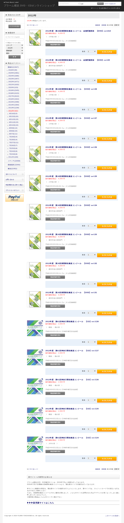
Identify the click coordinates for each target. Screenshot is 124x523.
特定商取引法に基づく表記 (14, 185)
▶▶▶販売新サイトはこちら (40, 503)
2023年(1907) (13, 78)
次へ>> (35, 25)
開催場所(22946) (14, 165)
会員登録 (103, 8)
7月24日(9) (13, 151)
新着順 (104, 25)
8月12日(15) (13, 119)
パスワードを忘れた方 (110, 3)
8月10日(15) (13, 125)
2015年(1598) (13, 102)
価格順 (97, 25)
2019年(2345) (13, 90)
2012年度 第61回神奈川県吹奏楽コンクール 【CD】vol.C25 (72, 409)
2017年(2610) (13, 96)
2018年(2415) (13, 93)
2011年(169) (13, 157)
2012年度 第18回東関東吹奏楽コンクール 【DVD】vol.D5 (71, 176)
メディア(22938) (14, 161)
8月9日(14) (13, 128)
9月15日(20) (13, 116)
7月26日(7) (13, 145)
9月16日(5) (13, 113)
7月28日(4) (13, 139)
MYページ (94, 8)
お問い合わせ (10, 179)
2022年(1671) (13, 81)
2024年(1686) (13, 76)
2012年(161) (13, 110)
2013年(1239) (13, 107)
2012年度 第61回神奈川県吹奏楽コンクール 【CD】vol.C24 (72, 438)
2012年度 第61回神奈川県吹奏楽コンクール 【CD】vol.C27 (72, 351)
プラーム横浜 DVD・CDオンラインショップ (29, 5)
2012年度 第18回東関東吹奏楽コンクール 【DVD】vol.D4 (71, 205)
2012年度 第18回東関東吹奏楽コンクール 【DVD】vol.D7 (71, 118)
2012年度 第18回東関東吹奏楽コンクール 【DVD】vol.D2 (71, 263)
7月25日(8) (13, 148)
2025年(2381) (13, 73)
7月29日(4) (13, 136)
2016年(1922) (13, 99)
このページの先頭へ (112, 515)
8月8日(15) (13, 131)
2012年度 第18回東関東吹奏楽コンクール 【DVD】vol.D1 (71, 292)
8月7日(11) (13, 134)
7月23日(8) (13, 154)
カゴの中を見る (114, 8)
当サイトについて (11, 174)
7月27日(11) (13, 142)
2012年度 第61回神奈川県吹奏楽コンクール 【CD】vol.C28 (72, 321)
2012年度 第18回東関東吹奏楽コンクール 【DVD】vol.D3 (71, 234)
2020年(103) (13, 87)
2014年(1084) (13, 105)
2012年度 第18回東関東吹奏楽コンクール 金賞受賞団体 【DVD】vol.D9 (78, 60)
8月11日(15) (13, 122)
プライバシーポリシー (12, 190)
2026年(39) (12, 70)
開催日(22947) (13, 67)
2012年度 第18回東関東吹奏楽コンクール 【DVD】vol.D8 (71, 89)
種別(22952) (12, 168)
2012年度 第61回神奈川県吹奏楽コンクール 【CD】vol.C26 (72, 380)
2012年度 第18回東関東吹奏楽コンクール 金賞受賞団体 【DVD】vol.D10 (78, 31)
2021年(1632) (13, 84)
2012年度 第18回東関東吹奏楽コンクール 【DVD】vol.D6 (71, 147)
